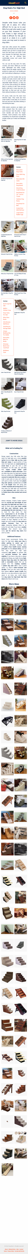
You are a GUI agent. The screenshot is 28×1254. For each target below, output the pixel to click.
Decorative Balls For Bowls (6, 339)
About (6, 1249)
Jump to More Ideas (14, 440)
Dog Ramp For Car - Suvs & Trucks (20, 194)
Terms (5, 1251)
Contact (21, 1249)
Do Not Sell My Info (19, 1251)
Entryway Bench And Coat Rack (6, 345)
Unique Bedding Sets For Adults (6, 333)
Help (17, 1249)
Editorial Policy (12, 1249)
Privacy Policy (11, 1251)
